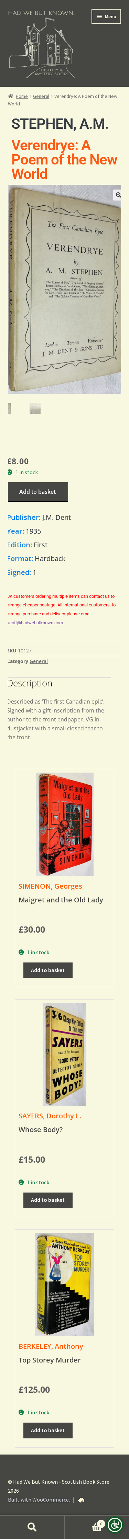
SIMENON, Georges (50, 886)
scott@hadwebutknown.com (35, 622)
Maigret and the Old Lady (61, 899)
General (41, 96)
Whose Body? (41, 1129)
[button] (118, 195)
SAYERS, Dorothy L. (50, 1115)
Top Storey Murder (50, 1360)
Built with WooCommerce (38, 1499)
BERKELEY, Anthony (51, 1346)
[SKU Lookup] (81, 1500)
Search (32, 1527)
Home (22, 96)
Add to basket (37, 491)
